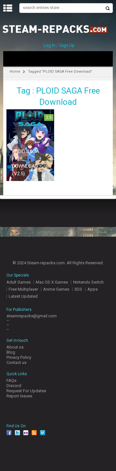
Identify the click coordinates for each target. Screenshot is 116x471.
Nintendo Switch (88, 282)
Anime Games (56, 289)
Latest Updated (23, 296)
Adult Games (18, 282)
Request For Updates (26, 390)
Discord (13, 385)
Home (15, 71)
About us (15, 347)
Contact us (16, 362)
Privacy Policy (18, 357)
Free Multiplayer (23, 289)
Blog (10, 352)
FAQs (11, 380)
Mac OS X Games (52, 282)
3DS (78, 289)
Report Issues (19, 396)
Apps (92, 289)
